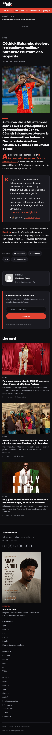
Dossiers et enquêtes (10, 701)
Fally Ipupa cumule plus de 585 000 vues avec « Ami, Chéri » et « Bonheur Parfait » (25, 382)
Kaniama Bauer (23, 278)
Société (5, 697)
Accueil (4, 16)
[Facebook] (4, 546)
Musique (5, 629)
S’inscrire (26, 316)
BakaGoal (6, 232)
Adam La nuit (9, 609)
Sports (4, 626)
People (4, 641)
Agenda (5, 713)
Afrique (5, 633)
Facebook (36, 254)
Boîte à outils (7, 705)
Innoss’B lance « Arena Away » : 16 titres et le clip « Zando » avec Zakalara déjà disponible (25, 442)
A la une (5, 637)
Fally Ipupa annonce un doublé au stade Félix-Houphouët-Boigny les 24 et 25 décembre (25, 501)
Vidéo (4, 671)
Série (4, 663)
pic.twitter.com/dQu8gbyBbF (23, 212)
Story (4, 667)
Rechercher (6, 717)
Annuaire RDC (7, 709)
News (12, 16)
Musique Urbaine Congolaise (13, 645)
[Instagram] (10, 546)
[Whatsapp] (32, 546)
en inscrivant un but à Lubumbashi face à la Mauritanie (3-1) (23, 158)
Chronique (6, 655)
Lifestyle (5, 693)
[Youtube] (21, 546)
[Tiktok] (26, 546)
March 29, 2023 (33, 217)
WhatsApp (21, 254)
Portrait (5, 659)
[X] (15, 546)
